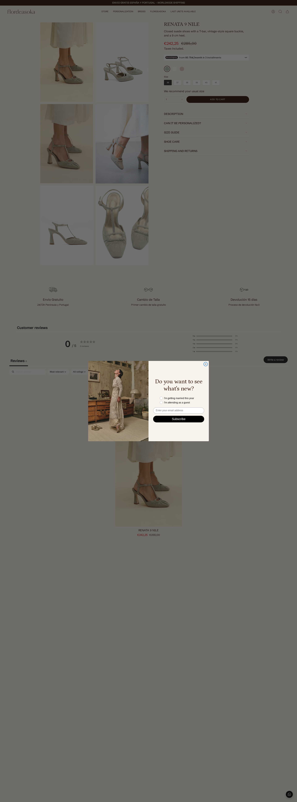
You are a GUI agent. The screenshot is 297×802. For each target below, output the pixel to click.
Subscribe (178, 419)
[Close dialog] (206, 364)
